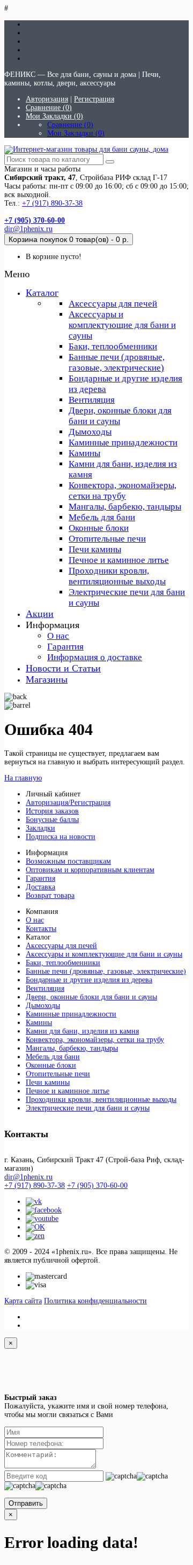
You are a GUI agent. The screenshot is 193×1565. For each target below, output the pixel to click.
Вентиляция (92, 400)
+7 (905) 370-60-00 (97, 1185)
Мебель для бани (102, 517)
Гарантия (65, 646)
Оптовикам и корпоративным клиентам (90, 870)
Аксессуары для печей (113, 304)
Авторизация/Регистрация (68, 803)
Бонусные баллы (52, 820)
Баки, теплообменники (113, 346)
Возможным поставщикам (68, 861)
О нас (58, 636)
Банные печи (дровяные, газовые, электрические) (117, 362)
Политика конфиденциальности (95, 1301)
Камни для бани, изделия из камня (82, 1031)
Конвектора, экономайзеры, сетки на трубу (122, 490)
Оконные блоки (99, 528)
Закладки (40, 828)
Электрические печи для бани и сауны (88, 1108)
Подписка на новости (60, 837)
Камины (84, 453)
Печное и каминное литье (119, 560)
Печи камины (95, 549)
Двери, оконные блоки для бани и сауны (91, 997)
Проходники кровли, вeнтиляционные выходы (117, 576)
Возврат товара (50, 895)
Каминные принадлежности (123, 442)
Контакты (41, 929)
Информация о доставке (94, 657)
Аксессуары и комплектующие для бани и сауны (122, 325)
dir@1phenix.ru (28, 229)
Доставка (40, 887)
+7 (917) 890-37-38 (52, 203)
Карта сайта (23, 1301)
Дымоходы (90, 432)
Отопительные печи (107, 539)
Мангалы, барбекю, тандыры (125, 507)
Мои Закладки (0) (54, 116)
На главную (23, 778)
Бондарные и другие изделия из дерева (89, 980)
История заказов (52, 811)
